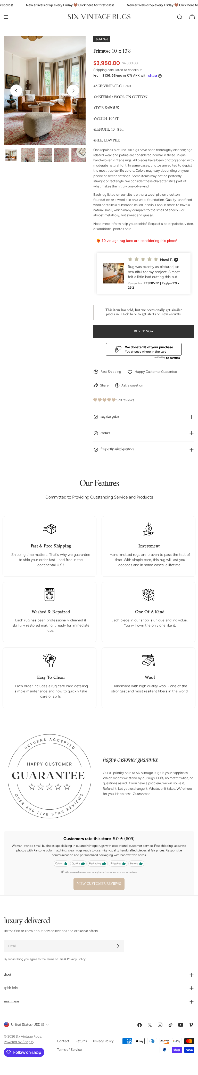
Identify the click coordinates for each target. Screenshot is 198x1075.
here (128, 229)
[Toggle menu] (6, 17)
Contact (63, 1041)
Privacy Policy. (76, 959)
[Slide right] (73, 90)
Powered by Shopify (19, 1042)
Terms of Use (54, 959)
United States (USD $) (27, 1025)
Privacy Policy (103, 1041)
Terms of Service (69, 1050)
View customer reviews (99, 884)
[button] (144, 273)
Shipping (100, 70)
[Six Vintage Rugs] (99, 17)
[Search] (180, 17)
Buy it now (143, 331)
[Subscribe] (117, 946)
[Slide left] (16, 90)
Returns (81, 1041)
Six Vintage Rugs (28, 1037)
